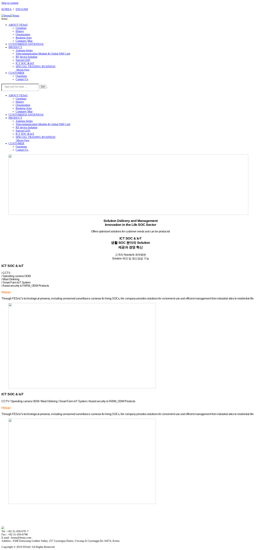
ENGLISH (22, 9)
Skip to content (9, 2)
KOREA (6, 9)
